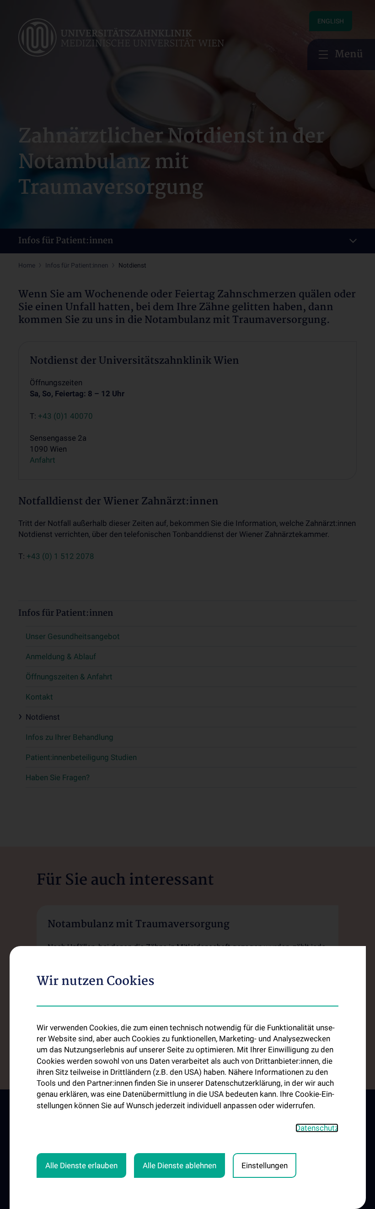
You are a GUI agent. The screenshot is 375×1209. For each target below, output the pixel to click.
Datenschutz (316, 1127)
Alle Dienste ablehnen (179, 1165)
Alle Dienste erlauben (81, 1165)
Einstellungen (264, 1165)
